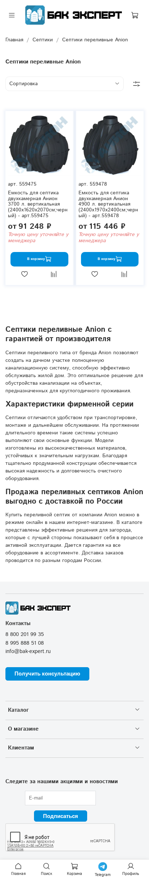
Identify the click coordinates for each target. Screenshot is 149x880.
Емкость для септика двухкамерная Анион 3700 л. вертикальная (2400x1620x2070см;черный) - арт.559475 (38, 204)
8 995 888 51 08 (24, 643)
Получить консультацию (47, 673)
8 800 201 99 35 (24, 635)
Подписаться (60, 816)
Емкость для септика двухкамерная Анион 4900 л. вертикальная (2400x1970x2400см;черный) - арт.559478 (108, 204)
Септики (43, 40)
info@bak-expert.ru (28, 652)
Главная (14, 40)
